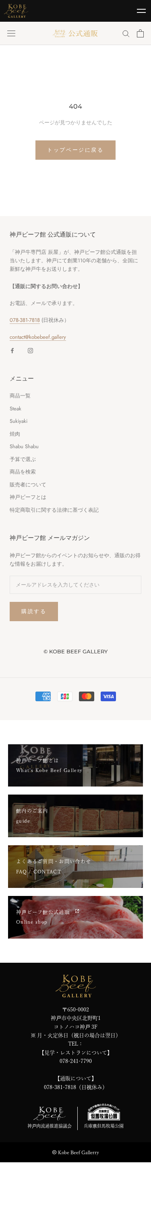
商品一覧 (20, 395)
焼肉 (15, 434)
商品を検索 (23, 472)
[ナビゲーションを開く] (11, 33)
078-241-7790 (76, 1061)
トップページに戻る (75, 149)
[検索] (126, 33)
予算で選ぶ (23, 459)
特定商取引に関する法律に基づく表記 (54, 510)
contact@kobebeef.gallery (38, 337)
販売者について (28, 484)
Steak (15, 408)
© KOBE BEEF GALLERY (75, 651)
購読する (33, 611)
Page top (141, 1202)
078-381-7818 (25, 320)
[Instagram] (30, 350)
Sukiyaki (18, 421)
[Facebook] (12, 350)
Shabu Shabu (24, 446)
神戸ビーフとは (28, 497)
